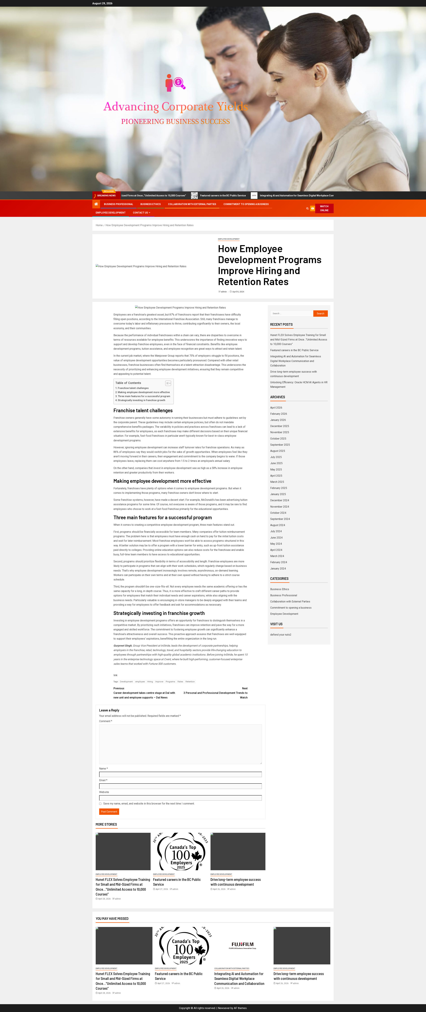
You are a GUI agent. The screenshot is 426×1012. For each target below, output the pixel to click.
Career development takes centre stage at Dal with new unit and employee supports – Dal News (144, 693)
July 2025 (276, 457)
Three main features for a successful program (144, 396)
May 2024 (276, 543)
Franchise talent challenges (133, 388)
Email (103, 780)
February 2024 (278, 562)
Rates (180, 681)
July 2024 (276, 531)
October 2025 (278, 438)
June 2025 (276, 463)
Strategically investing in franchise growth (141, 400)
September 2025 (280, 444)
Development (126, 681)
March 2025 (277, 481)
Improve (159, 681)
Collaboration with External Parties (192, 204)
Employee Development (111, 212)
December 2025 (279, 426)
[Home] (96, 204)
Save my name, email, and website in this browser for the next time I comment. (149, 803)
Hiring (150, 681)
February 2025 (278, 488)
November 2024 (279, 506)
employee (140, 681)
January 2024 (278, 568)
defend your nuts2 (280, 634)
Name (103, 768)
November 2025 (279, 432)
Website (104, 792)
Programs (170, 681)
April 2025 (276, 475)
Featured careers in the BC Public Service (171, 195)
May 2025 (276, 469)
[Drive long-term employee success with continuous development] (238, 851)
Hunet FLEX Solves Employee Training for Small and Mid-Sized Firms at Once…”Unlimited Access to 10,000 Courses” (298, 340)
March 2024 (277, 556)
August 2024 (277, 525)
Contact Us (140, 212)
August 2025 (277, 450)
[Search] (308, 208)
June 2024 (276, 537)
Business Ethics (150, 204)
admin (224, 292)
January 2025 (278, 494)
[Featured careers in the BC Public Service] (180, 851)
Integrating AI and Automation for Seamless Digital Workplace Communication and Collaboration (262, 195)
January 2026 (278, 420)
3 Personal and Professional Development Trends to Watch (216, 693)
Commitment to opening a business (246, 204)
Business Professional (118, 204)
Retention (190, 681)
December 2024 (279, 500)
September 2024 (280, 519)
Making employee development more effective (144, 392)
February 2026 (278, 413)
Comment (105, 721)
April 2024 (276, 550)
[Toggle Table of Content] (166, 383)
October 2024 (278, 512)
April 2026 (276, 407)
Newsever (224, 1008)
